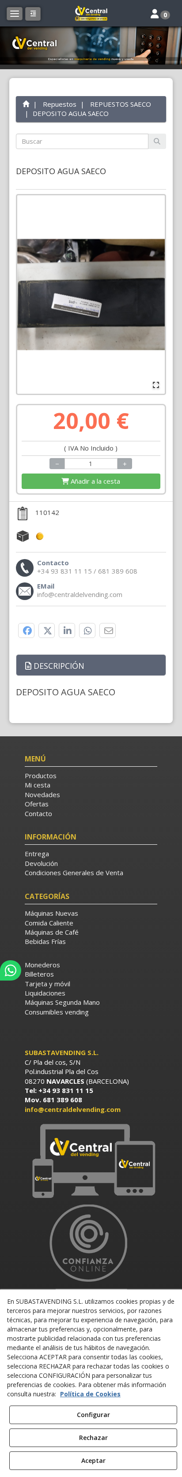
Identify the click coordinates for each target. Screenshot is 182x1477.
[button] (91, 13)
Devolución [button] (41, 863)
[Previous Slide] (27, 294)
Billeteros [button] (39, 974)
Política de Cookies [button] (90, 1394)
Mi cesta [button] (37, 784)
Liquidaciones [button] (45, 992)
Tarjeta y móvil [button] (47, 983)
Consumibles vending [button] (57, 1011)
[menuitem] (91, 775)
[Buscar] (157, 141)
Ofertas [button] (37, 803)
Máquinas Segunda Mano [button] (62, 1002)
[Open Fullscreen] (156, 385)
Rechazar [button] (93, 1437)
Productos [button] (41, 775)
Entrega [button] (37, 853)
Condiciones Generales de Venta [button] (74, 872)
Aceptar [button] (93, 1460)
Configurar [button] (93, 1414)
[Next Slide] (154, 294)
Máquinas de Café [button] (52, 932)
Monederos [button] (42, 964)
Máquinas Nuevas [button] (51, 913)
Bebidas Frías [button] (45, 941)
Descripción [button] (57, 665)
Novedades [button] (42, 794)
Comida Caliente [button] (49, 922)
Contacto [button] (38, 813)
